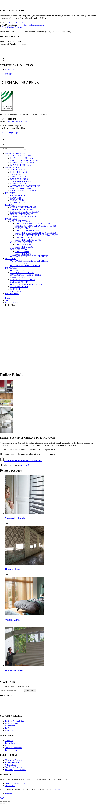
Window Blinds (11, 303)
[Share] (4, 801)
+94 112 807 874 (16, 22)
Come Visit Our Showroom (13, 27)
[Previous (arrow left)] (1, 803)
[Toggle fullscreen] (6, 801)
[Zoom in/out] (9, 801)
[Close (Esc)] (1, 801)
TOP (2, 798)
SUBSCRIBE (30, 690)
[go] (25, 149)
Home (7, 298)
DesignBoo (58, 789)
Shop (7, 300)
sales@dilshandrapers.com (33, 25)
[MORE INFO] (8, 524)
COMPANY (10, 69)
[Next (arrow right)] (4, 803)
